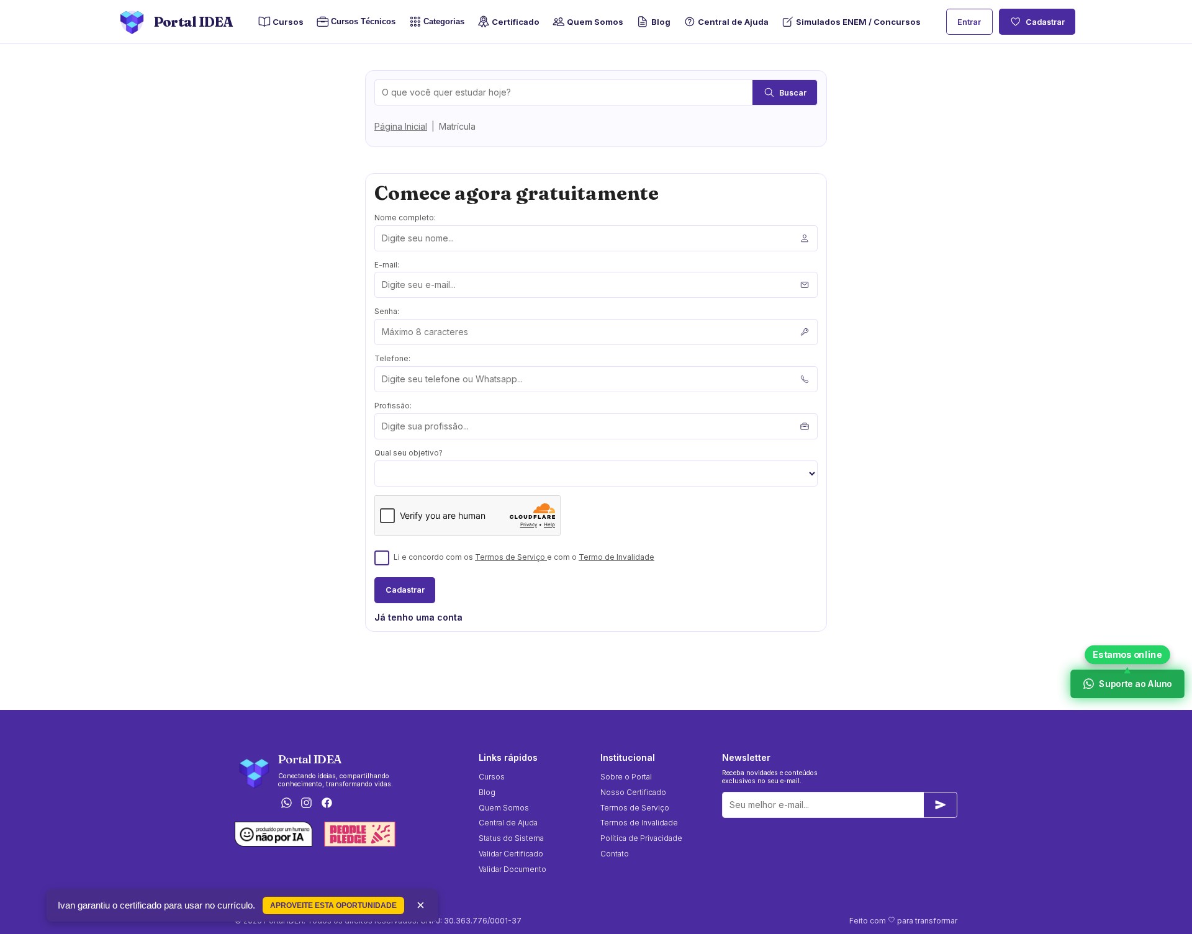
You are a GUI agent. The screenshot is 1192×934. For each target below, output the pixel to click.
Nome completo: (405, 217)
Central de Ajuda (733, 22)
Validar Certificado (511, 853)
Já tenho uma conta (418, 617)
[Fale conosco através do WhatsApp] (286, 804)
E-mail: (386, 264)
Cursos (288, 22)
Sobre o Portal (626, 776)
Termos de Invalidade (639, 822)
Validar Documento (512, 869)
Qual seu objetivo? (408, 452)
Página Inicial (400, 126)
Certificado (516, 22)
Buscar (792, 92)
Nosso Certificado (633, 792)
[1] (940, 805)
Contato (614, 853)
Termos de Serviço (511, 557)
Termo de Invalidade (616, 557)
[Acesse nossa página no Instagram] (307, 804)
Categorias (443, 22)
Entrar (969, 22)
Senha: (386, 311)
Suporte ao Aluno (1135, 683)
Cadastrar (1045, 22)
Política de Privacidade (641, 838)
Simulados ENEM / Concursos (858, 22)
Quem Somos (595, 22)
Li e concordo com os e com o (524, 557)
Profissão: (393, 405)
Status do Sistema (511, 838)
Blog (660, 22)
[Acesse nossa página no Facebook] (327, 804)
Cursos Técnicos (359, 22)
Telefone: (392, 358)
